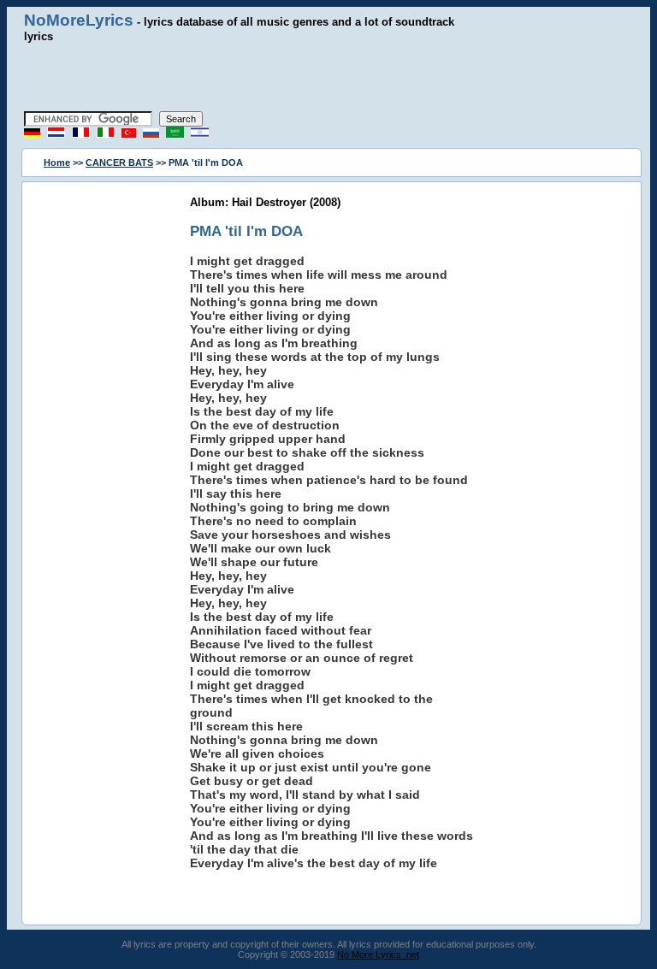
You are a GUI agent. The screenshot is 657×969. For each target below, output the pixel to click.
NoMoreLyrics (78, 20)
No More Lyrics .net (378, 954)
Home (57, 162)
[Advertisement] (328, 77)
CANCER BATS (119, 162)
